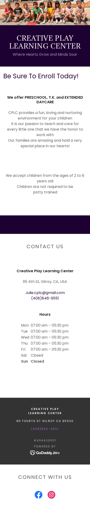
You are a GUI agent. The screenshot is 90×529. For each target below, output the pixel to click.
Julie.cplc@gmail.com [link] (45, 292)
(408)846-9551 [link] (45, 298)
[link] (45, 452)
